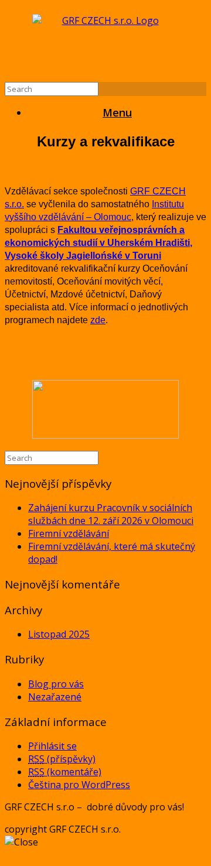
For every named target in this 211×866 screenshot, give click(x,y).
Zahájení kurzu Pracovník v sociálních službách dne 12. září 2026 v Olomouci (110, 514)
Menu (117, 112)
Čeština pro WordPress (79, 784)
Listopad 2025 (59, 634)
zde (98, 320)
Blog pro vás (56, 683)
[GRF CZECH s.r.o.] (105, 43)
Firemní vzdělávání (68, 533)
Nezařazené (54, 696)
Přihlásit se (52, 746)
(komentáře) (64, 771)
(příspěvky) (62, 758)
